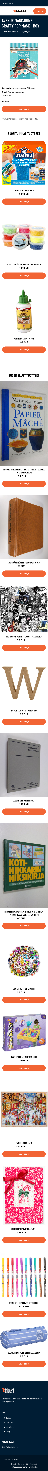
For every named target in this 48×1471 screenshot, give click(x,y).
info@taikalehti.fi (8, 3)
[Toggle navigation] (5, 11)
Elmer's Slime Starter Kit (24, 190)
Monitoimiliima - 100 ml (24, 338)
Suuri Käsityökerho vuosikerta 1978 (24, 562)
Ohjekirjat (25, 31)
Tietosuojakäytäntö (19, 1467)
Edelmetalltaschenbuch (24, 800)
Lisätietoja (24, 109)
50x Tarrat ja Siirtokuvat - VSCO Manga (24, 636)
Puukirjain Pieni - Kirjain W (24, 710)
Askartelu (10, 1422)
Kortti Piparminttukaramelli (24, 1229)
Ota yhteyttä (22, 1464)
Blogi (8, 1431)
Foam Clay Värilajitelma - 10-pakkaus (24, 264)
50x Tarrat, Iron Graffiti (24, 988)
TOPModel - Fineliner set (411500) (24, 1303)
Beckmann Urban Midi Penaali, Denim (24, 1352)
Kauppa (40, 11)
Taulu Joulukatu (24, 1143)
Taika (8, 1418)
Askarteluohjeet (11, 31)
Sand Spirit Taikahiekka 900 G (24, 1057)
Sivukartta (33, 1467)
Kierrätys (10, 1427)
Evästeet (33, 1464)
